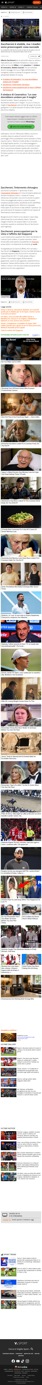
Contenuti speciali (8, 1353)
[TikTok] (22, 1362)
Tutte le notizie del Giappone (12, 330)
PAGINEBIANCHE (9, 1371)
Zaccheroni (12, 105)
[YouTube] (18, 1362)
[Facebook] (13, 1362)
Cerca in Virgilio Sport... (19, 1349)
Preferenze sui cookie (18, 1377)
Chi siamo (9, 1375)
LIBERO (6, 1369)
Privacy (24, 1375)
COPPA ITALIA (32, 7)
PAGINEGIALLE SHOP (27, 1369)
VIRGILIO (10, 1369)
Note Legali (17, 1375)
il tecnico (35, 242)
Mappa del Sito (28, 1353)
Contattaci (19, 1353)
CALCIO (6, 16)
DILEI (22, 1371)
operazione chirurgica (10, 193)
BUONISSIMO (17, 1373)
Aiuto (27, 1377)
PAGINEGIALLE (17, 1369)
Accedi (36, 2)
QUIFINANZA (34, 1371)
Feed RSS (37, 1353)
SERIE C (21, 7)
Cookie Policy (31, 1375)
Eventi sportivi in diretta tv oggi (23, 1220)
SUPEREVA (25, 1373)
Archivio (21, 1355)
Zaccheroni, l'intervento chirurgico (16, 85)
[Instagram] (27, 1362)
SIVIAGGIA (27, 1371)
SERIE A (4, 7)
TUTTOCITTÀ (17, 1371)
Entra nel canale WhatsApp (22, 127)
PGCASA (36, 1369)
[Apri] (2, 2)
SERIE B (13, 7)
